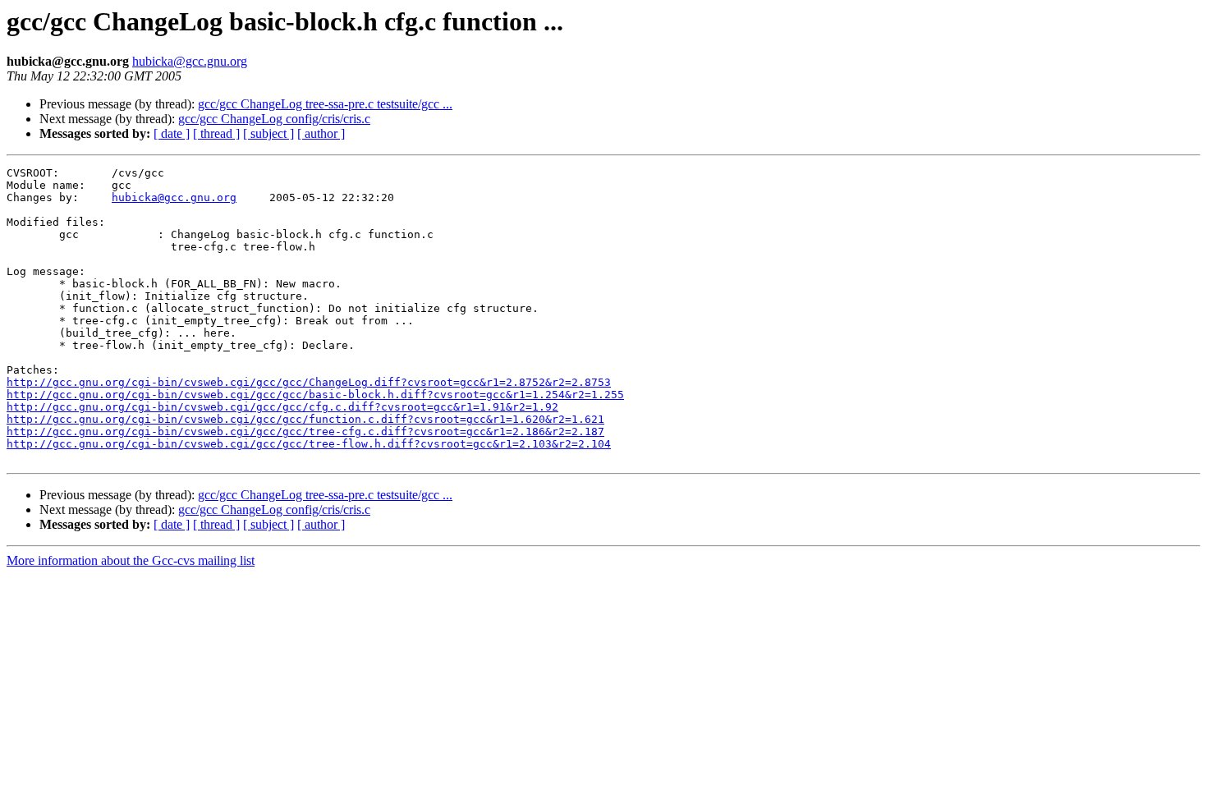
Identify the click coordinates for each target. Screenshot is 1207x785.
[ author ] (321, 133)
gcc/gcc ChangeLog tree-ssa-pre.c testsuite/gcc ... (325, 104)
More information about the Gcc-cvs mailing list (131, 560)
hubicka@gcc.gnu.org (189, 61)
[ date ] (172, 133)
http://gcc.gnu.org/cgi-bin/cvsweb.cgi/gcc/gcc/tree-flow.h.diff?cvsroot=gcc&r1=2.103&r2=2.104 (309, 444)
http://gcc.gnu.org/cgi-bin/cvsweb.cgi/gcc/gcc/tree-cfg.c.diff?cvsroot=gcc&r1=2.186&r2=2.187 (305, 431)
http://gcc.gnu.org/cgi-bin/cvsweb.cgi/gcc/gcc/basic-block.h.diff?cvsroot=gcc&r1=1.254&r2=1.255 (315, 394)
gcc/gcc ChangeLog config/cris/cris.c (274, 119)
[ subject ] (268, 133)
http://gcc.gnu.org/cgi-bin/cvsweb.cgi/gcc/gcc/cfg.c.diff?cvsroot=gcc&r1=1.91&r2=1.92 (282, 407)
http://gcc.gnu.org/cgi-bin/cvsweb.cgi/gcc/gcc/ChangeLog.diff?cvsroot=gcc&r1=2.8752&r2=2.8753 (309, 382)
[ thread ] (216, 133)
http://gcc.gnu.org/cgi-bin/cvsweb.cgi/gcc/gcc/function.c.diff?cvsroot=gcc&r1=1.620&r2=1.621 (305, 419)
